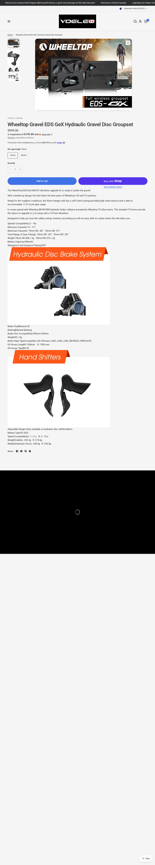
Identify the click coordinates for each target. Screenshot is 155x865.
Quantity (11, 163)
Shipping (11, 138)
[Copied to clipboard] (30, 451)
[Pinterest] (25, 451)
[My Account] (140, 21)
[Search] (135, 21)
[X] (21, 451)
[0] (145, 21)
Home (10, 35)
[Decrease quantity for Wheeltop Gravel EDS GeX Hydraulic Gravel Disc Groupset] (10, 169)
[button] (77, 134)
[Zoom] (128, 42)
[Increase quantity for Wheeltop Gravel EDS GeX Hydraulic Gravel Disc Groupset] (20, 169)
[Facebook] (17, 451)
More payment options (113, 187)
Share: (10, 451)
